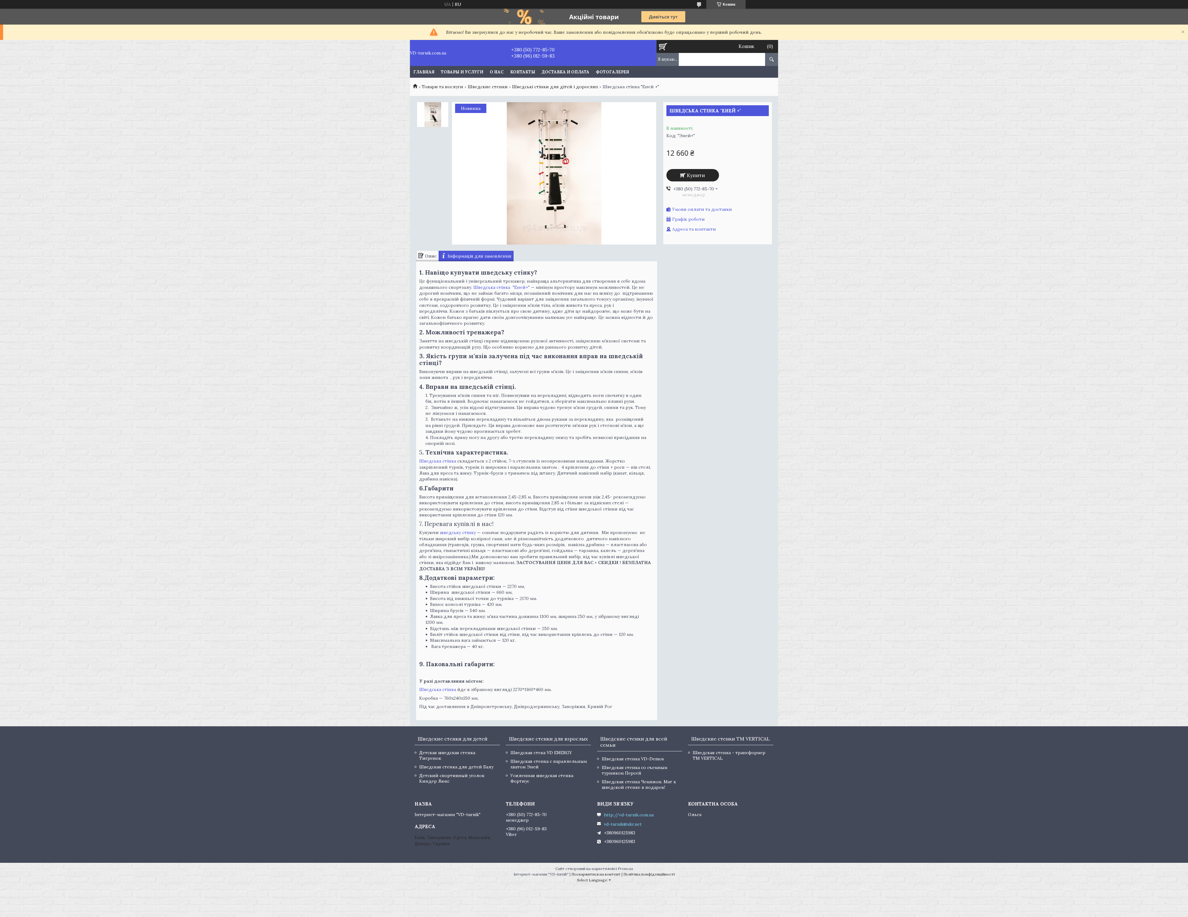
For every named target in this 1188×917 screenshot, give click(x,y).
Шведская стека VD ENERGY (541, 752)
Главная (423, 72)
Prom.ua (625, 868)
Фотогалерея (612, 72)
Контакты (522, 72)
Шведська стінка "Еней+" (501, 287)
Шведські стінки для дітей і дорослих (555, 86)
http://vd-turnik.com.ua (629, 815)
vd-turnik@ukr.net (623, 824)
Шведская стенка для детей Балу (456, 767)
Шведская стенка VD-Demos (633, 759)
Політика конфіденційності (649, 874)
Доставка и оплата (565, 72)
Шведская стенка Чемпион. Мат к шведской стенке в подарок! (639, 784)
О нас (497, 72)
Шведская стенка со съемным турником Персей (634, 770)
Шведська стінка (437, 461)
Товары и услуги (462, 72)
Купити (696, 175)
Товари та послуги (442, 86)
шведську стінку (458, 532)
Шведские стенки (488, 86)
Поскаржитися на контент (596, 874)
